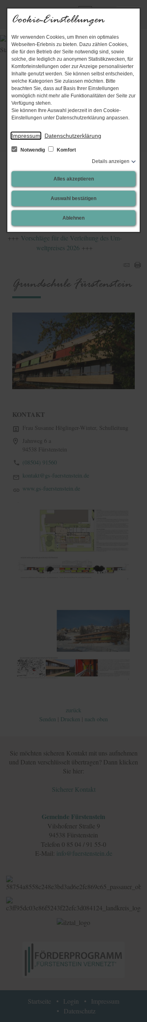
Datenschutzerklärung (73, 135)
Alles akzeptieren (73, 179)
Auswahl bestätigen (73, 198)
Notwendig (32, 150)
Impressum (25, 135)
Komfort (66, 150)
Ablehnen (73, 218)
